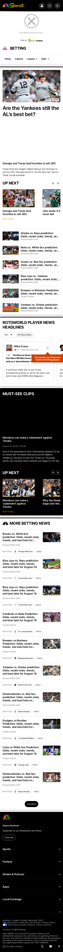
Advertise (7, 920)
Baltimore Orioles (25, 685)
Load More (31, 804)
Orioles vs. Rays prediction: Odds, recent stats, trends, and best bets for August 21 (39, 235)
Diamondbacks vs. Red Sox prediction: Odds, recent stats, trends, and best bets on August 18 (21, 777)
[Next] (58, 183)
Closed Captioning (29, 920)
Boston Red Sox (24, 711)
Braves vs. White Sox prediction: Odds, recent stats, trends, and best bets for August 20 (21, 537)
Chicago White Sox (25, 551)
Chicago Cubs (23, 765)
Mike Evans (21, 346)
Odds (44, 59)
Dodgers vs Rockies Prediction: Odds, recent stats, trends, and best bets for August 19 (21, 723)
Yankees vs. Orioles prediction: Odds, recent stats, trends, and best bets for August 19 (21, 670)
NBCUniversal (20, 929)
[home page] (14, 6)
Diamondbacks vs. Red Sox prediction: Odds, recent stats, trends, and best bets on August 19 (21, 697)
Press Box (24, 922)
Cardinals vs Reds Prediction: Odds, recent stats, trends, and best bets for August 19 (20, 617)
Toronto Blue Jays (25, 578)
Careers (16, 920)
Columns (19, 59)
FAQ (40, 920)
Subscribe (9, 837)
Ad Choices (35, 922)
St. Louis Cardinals (25, 631)
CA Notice (30, 925)
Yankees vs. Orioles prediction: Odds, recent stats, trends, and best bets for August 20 (39, 306)
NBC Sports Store (10, 922)
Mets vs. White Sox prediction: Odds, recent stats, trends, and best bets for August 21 (39, 249)
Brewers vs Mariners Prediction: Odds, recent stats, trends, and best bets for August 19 (21, 643)
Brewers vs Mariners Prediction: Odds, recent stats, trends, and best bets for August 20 (40, 292)
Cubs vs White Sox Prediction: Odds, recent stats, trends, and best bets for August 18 (21, 750)
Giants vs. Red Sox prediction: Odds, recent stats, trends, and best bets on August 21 (39, 263)
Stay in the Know (11, 825)
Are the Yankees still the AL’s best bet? (31, 111)
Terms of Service (44, 925)
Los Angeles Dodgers (26, 738)
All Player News (25, 335)
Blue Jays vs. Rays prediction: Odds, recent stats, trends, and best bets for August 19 (21, 590)
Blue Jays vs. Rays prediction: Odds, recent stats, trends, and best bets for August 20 (21, 564)
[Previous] (53, 183)
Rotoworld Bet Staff (29, 239)
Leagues (31, 59)
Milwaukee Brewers (25, 658)
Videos (8, 59)
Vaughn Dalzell (27, 296)
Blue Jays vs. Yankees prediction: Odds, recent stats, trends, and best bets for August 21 (40, 277)
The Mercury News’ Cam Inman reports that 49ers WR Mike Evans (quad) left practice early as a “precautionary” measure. (27, 358)
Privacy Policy (48, 922)
